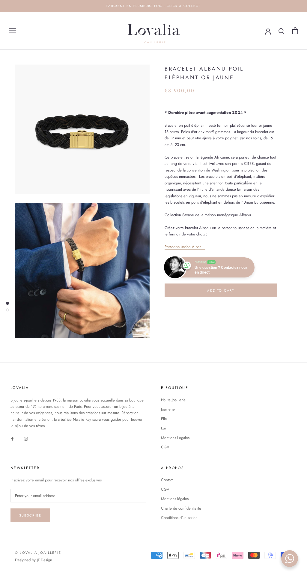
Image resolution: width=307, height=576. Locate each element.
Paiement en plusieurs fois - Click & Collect (153, 6)
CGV (165, 447)
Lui (163, 428)
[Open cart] (295, 30)
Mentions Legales (175, 438)
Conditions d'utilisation (179, 517)
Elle (164, 419)
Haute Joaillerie (173, 400)
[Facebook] (12, 438)
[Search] (282, 31)
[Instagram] (26, 438)
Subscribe (30, 515)
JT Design (44, 560)
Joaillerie (168, 409)
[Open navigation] (12, 30)
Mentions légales (175, 499)
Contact (167, 480)
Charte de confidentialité (181, 508)
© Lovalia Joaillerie (38, 552)
